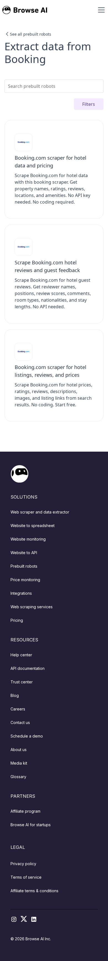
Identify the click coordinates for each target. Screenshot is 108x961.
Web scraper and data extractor (40, 512)
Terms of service (26, 877)
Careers (18, 709)
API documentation (28, 668)
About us (19, 749)
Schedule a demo (27, 736)
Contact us (20, 722)
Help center (21, 654)
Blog (15, 695)
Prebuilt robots (24, 566)
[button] (100, 10)
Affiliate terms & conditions (34, 890)
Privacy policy (23, 863)
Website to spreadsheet (33, 525)
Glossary (18, 776)
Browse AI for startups (31, 824)
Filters (88, 104)
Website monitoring (28, 539)
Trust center (22, 682)
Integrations (21, 593)
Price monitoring (25, 579)
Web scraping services (32, 606)
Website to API (24, 552)
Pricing (17, 620)
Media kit (19, 763)
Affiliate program (25, 811)
